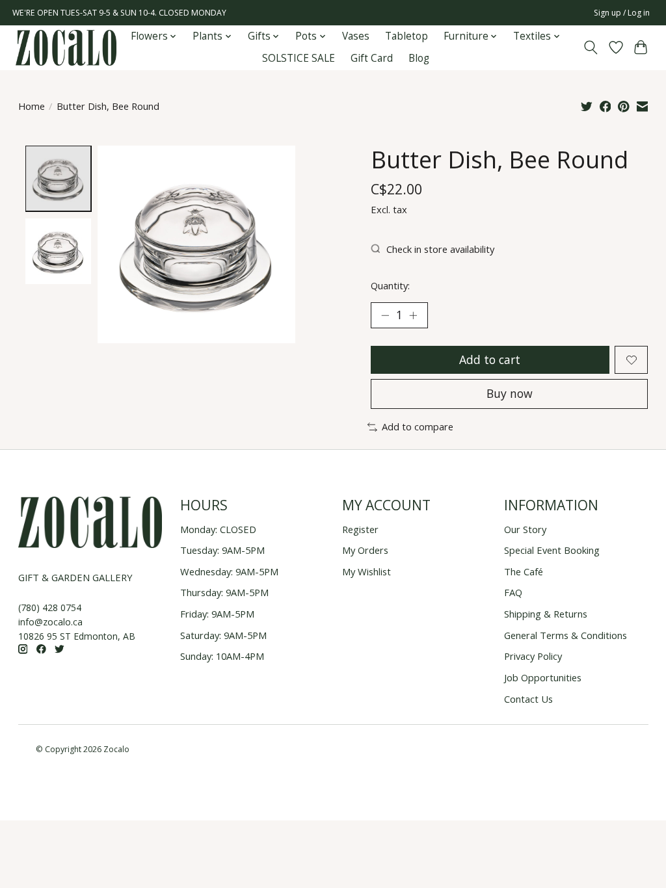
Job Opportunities (542, 677)
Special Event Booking (552, 549)
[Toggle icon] (590, 47)
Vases (355, 36)
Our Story (525, 529)
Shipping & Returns (545, 613)
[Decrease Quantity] (385, 315)
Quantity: (390, 285)
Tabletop (406, 36)
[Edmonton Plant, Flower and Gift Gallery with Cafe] (66, 48)
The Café (523, 571)
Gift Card (372, 58)
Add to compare (417, 426)
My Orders (365, 549)
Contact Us (528, 698)
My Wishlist (366, 571)
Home (31, 105)
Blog (418, 58)
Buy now (509, 393)
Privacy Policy (533, 655)
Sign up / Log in (622, 12)
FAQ (513, 592)
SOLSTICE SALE (298, 58)
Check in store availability (440, 248)
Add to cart (489, 359)
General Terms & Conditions (565, 635)
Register (360, 529)
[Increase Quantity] (413, 315)
